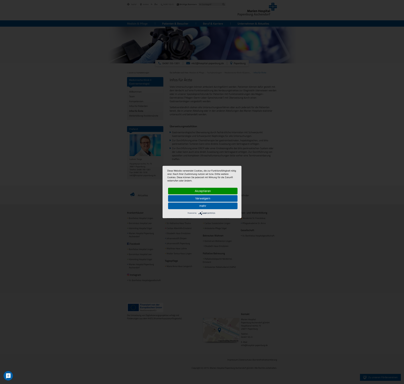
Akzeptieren (203, 191)
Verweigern (202, 198)
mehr (202, 205)
